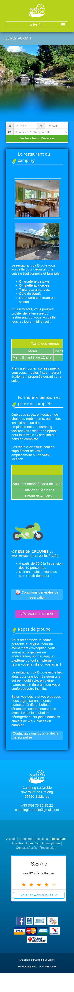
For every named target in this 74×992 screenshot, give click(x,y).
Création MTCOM (47, 966)
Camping (25, 838)
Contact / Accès (26, 847)
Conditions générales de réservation (39, 594)
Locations (41, 838)
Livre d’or (32, 843)
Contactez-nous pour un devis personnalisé (35, 735)
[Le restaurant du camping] (37, 180)
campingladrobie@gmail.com (37, 810)
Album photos (51, 843)
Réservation (48, 847)
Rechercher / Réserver (37, 138)
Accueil (11, 838)
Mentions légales (27, 966)
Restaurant (58, 838)
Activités (17, 843)
